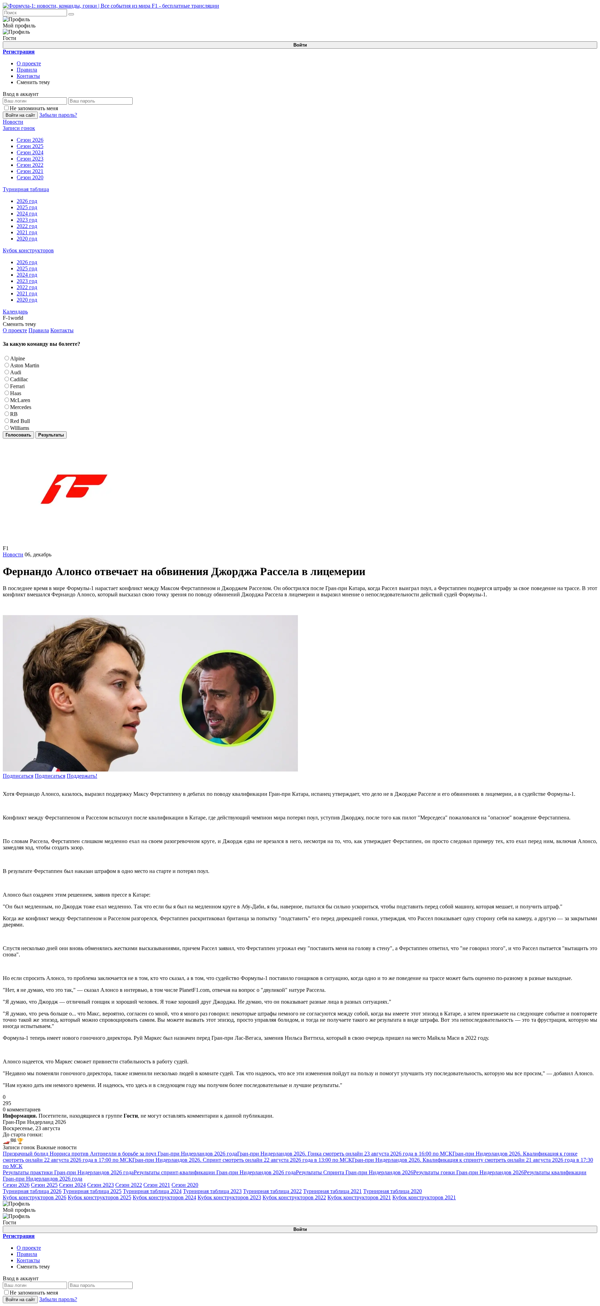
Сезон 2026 (16, 1185)
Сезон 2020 (185, 1185)
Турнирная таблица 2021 (332, 1191)
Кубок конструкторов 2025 (99, 1197)
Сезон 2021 (156, 1185)
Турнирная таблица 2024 (152, 1191)
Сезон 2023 (100, 1185)
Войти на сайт (20, 115)
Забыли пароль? (58, 115)
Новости (13, 554)
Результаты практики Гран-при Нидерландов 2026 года (68, 1172)
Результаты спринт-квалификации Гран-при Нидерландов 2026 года (215, 1172)
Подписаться (18, 776)
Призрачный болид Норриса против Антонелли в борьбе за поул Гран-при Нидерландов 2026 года (120, 1154)
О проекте (29, 63)
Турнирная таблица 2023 (212, 1191)
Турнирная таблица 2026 (32, 1191)
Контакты (28, 76)
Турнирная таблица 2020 (392, 1191)
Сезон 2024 (72, 1185)
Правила (27, 70)
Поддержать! (82, 776)
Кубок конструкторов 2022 (294, 1197)
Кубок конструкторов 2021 (359, 1197)
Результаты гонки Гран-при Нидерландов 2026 (468, 1172)
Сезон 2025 (44, 1185)
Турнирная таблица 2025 (92, 1191)
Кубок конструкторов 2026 (34, 1197)
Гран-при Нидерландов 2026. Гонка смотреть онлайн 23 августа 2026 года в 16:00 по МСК (344, 1154)
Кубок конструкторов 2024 (164, 1197)
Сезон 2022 (128, 1185)
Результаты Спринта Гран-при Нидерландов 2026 (354, 1172)
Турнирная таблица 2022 (272, 1191)
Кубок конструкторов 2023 (229, 1197)
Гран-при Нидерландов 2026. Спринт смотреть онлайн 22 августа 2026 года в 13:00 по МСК (242, 1160)
